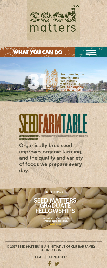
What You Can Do (37, 52)
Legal (38, 257)
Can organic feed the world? (72, 88)
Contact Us (58, 257)
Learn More (55, 224)
